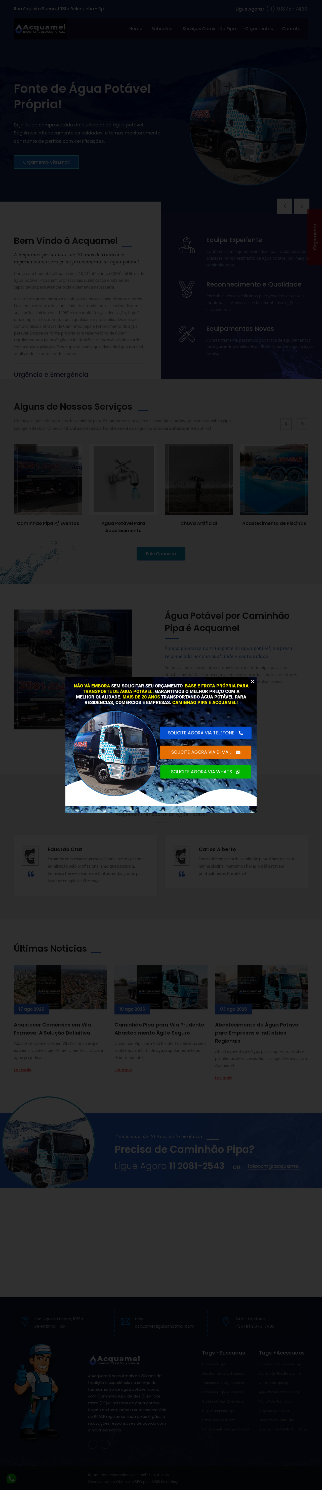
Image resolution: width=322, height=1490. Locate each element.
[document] (161, 745)
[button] (253, 681)
